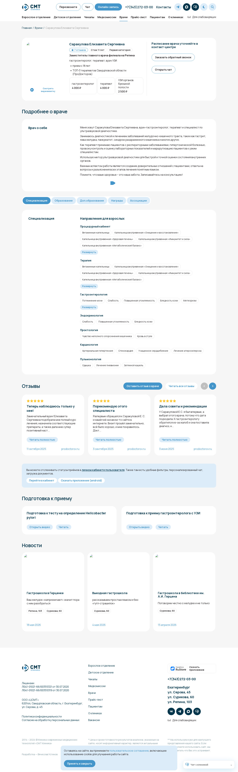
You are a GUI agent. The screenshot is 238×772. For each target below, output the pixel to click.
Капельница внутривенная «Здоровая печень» (107, 239)
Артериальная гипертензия (97, 350)
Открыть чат (163, 69)
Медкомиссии (106, 17)
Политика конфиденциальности (42, 716)
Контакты (163, 7)
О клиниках (175, 17)
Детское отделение (67, 17)
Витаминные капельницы (95, 232)
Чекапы (89, 17)
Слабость (113, 300)
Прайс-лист (139, 17)
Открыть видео (39, 527)
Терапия (85, 260)
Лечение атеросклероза (187, 350)
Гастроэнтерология (93, 294)
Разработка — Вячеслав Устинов (39, 754)
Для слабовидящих (204, 17)
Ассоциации (138, 200)
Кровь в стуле (144, 336)
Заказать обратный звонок (173, 57)
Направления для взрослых (102, 218)
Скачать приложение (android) (81, 480)
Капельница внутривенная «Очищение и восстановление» (147, 232)
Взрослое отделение (36, 17)
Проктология (89, 330)
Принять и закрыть (79, 763)
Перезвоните (68, 7)
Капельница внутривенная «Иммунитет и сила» (164, 239)
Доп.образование (92, 200)
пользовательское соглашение (129, 750)
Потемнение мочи (92, 300)
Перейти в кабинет (41, 480)
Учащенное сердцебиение (153, 350)
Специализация (36, 200)
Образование (64, 200)
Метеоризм (189, 300)
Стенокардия (125, 350)
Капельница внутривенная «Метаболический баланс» (112, 245)
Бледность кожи (169, 300)
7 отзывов (80, 49)
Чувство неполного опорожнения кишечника (107, 336)
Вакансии (94, 720)
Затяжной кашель (133, 365)
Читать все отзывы (181, 386)
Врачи (123, 17)
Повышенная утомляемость (139, 300)
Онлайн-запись (108, 7)
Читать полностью (42, 439)
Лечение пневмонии (107, 365)
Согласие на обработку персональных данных (50, 720)
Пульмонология (90, 359)
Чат (87, 7)
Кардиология (89, 344)
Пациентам (157, 17)
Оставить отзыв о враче (143, 386)
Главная (27, 28)
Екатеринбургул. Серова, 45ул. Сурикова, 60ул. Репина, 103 (181, 694)
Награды (117, 200)
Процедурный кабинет (95, 226)
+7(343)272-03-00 (139, 7)
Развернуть (89, 252)
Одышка (86, 365)
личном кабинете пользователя (103, 470)
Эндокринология (91, 315)
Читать (63, 527)
